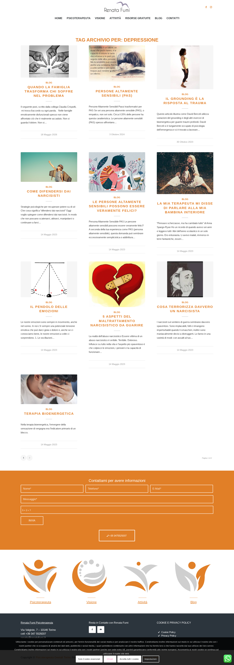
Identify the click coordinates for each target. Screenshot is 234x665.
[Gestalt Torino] (141, 576)
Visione (91, 602)
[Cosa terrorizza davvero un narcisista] (185, 279)
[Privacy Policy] (159, 635)
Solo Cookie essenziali (89, 659)
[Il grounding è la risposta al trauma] (185, 67)
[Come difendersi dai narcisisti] (49, 167)
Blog (49, 83)
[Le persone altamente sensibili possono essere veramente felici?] (117, 172)
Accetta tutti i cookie (129, 659)
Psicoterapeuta (40, 602)
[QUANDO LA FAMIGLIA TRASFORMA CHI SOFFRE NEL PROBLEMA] (49, 61)
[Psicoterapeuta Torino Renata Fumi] (117, 7)
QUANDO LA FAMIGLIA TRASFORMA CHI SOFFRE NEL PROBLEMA (49, 91)
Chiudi (110, 659)
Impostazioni (151, 659)
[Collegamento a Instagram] (211, 7)
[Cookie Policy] (159, 632)
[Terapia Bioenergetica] (49, 389)
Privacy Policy (168, 635)
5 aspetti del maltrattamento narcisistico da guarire (116, 321)
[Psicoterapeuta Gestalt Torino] (39, 576)
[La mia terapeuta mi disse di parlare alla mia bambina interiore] (185, 173)
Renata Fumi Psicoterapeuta (37, 622)
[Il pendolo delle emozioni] (49, 279)
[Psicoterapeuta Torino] (192, 576)
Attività (142, 602)
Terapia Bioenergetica (49, 413)
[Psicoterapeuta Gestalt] (90, 576)
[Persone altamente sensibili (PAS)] (117, 63)
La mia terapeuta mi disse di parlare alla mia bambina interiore (185, 208)
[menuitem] (58, 18)
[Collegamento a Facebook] (206, 7)
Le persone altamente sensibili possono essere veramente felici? (117, 206)
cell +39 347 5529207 (33, 633)
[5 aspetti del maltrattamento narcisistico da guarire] (117, 284)
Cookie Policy (168, 632)
